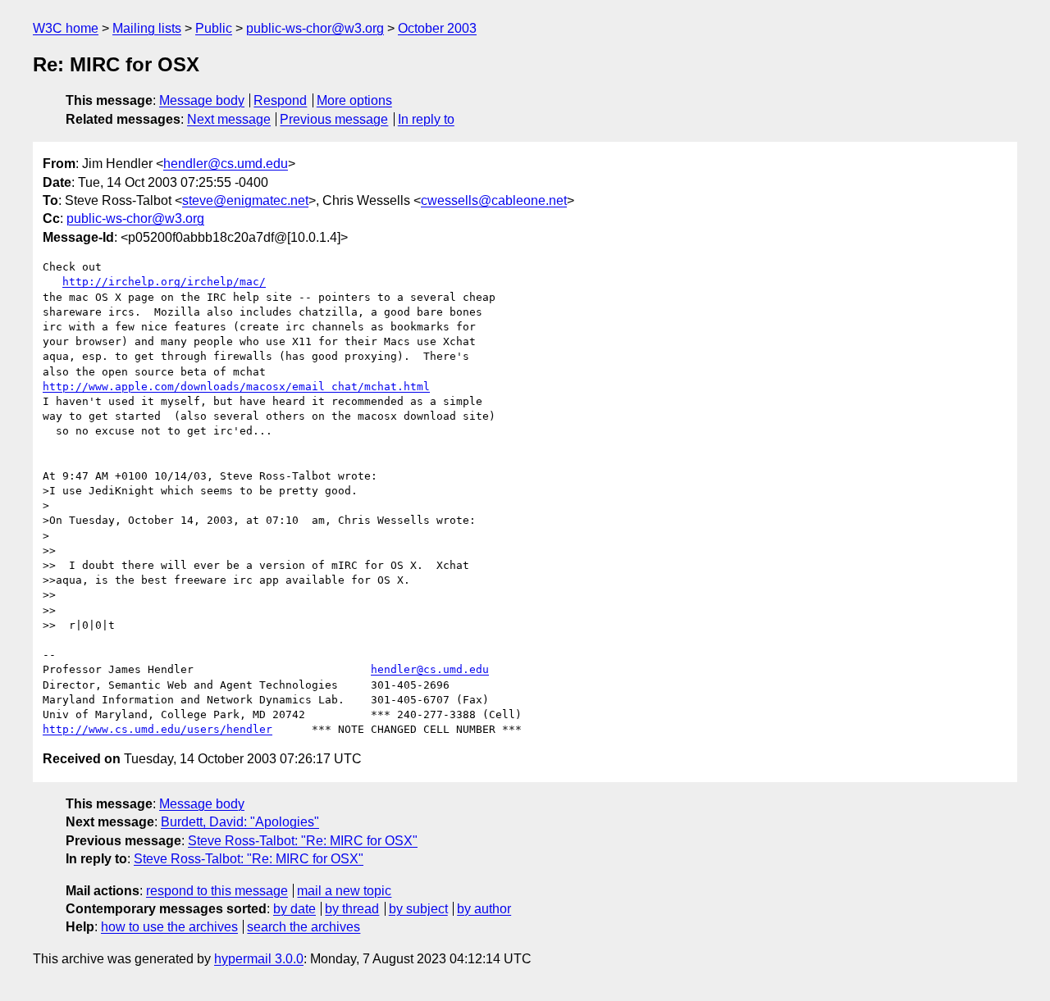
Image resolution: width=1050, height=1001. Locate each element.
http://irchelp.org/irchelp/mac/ (164, 281)
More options (354, 100)
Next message (229, 119)
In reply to (426, 119)
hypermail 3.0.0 (259, 959)
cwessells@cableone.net (494, 200)
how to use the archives (169, 927)
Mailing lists (146, 28)
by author (484, 909)
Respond (280, 100)
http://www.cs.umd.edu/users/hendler (157, 729)
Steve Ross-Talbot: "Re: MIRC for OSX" (303, 841)
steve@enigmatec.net (245, 200)
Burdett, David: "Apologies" (240, 822)
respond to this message (217, 891)
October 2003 (437, 28)
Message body (201, 100)
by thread (352, 909)
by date (294, 909)
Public (213, 28)
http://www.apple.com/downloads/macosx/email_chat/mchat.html (236, 386)
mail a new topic (344, 891)
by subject (418, 909)
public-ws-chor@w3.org (315, 28)
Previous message (334, 119)
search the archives (303, 927)
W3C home (65, 28)
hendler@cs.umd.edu (225, 164)
